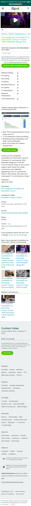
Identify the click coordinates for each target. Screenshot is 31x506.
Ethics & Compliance (7, 494)
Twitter (11, 197)
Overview (4, 370)
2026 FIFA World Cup (8, 407)
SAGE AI (19, 375)
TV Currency (21, 422)
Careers (23, 435)
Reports (4, 417)
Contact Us (16, 438)
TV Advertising (6, 425)
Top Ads (4, 401)
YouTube (18, 197)
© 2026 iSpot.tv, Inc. (7, 491)
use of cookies (5, 504)
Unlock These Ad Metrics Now (16, 65)
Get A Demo (7, 353)
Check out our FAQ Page (18, 235)
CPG (25, 372)
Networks (19, 370)
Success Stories (6, 420)
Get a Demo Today (9, 150)
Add (9, 224)
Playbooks (11, 422)
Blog (20, 417)
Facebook (5, 197)
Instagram (12, 454)
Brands (12, 370)
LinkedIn (4, 454)
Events (3, 422)
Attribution (16, 388)
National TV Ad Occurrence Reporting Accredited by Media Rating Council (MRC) (16, 467)
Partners (24, 438)
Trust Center (20, 494)
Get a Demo (5, 441)
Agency (4, 372)
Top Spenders (13, 401)
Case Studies (13, 417)
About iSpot (5, 435)
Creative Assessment (17, 385)
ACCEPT (12, 504)
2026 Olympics (22, 407)
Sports (19, 372)
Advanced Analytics (8, 391)
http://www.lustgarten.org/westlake (14, 213)
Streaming (11, 372)
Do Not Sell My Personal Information (12, 482)
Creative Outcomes (20, 420)
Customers (15, 435)
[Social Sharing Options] (2, 29)
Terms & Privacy (20, 491)
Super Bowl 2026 (18, 404)
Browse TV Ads (6, 404)
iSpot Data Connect (8, 375)
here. (2, 478)
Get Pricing (15, 441)
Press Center (5, 438)
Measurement (6, 388)
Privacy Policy (6, 60)
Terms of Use (17, 60)
